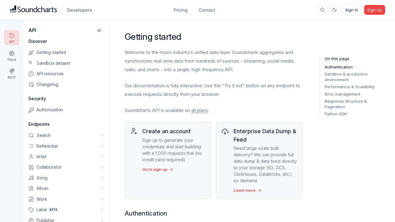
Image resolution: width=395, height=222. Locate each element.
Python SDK (336, 113)
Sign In (351, 9)
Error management (342, 94)
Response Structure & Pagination (346, 104)
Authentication (339, 66)
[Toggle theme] (334, 10)
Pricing (181, 10)
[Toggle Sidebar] (99, 30)
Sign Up (374, 9)
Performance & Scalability (350, 86)
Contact (207, 10)
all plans (199, 110)
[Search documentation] (322, 10)
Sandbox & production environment (346, 77)
